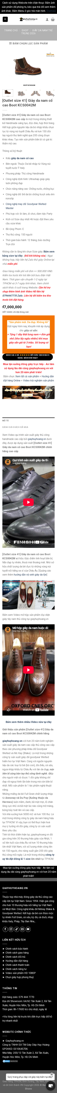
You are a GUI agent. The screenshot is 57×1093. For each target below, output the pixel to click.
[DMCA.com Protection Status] (10, 1061)
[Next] (53, 95)
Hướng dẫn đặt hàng (17, 960)
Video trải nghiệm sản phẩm (38, 380)
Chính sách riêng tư (16, 969)
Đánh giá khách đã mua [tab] (15, 427)
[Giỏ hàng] (53, 19)
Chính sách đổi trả (15, 956)
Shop (25, 30)
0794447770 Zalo (12, 295)
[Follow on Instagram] (11, 929)
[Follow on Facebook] (5, 929)
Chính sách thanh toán (17, 964)
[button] (50, 1086)
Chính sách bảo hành (17, 948)
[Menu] (5, 19)
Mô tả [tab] (5, 420)
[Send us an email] (22, 929)
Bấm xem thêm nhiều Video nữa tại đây (28, 722)
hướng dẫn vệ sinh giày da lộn (30, 574)
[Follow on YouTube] (28, 929)
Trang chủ (11, 30)
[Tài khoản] (47, 19)
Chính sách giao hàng (17, 952)
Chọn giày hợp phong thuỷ (20, 977)
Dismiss (51, 10)
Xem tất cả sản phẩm (27, 376)
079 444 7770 (26, 997)
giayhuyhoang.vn (37, 439)
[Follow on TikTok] (16, 929)
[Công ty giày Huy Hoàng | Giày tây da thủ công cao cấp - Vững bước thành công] (28, 19)
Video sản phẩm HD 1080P (21, 973)
